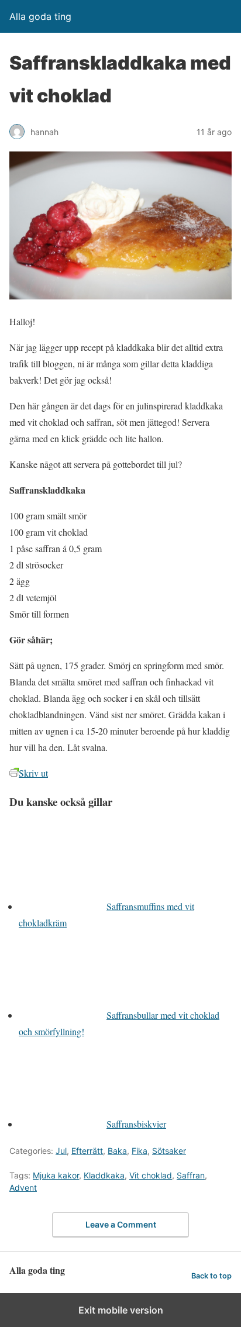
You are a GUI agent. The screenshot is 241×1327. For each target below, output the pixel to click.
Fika (139, 1151)
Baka (117, 1151)
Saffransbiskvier (136, 1124)
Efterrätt (87, 1151)
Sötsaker (169, 1151)
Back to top (211, 1275)
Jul (61, 1151)
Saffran (191, 1175)
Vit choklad (150, 1175)
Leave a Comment (120, 1224)
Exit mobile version (120, 1310)
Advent (23, 1187)
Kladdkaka (104, 1175)
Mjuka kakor (56, 1175)
